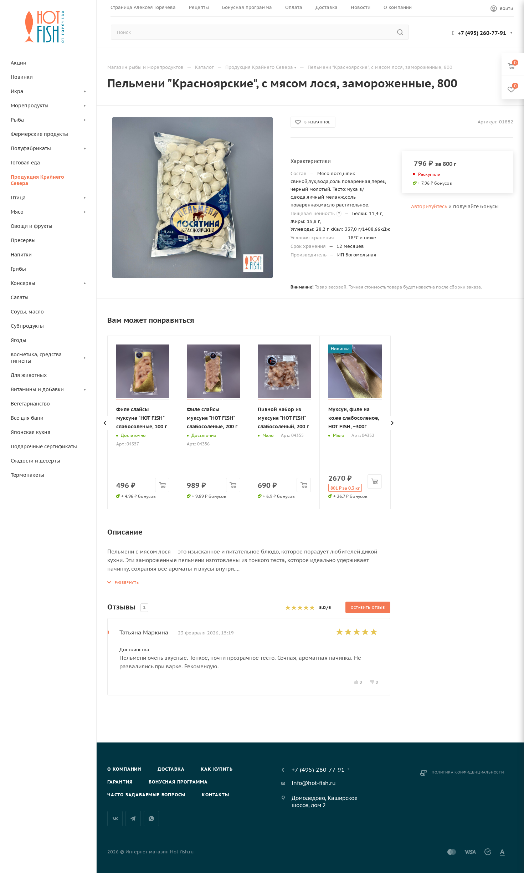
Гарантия (119, 782)
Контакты (215, 795)
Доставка (171, 769)
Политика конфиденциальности (468, 772)
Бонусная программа (178, 782)
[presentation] (105, 423)
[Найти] (400, 32)
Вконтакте (115, 818)
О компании (124, 769)
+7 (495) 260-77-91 (482, 33)
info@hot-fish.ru (314, 783)
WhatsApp (151, 818)
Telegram (133, 818)
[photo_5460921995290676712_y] (192, 197)
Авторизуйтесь (429, 206)
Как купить (216, 769)
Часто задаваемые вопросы (146, 795)
